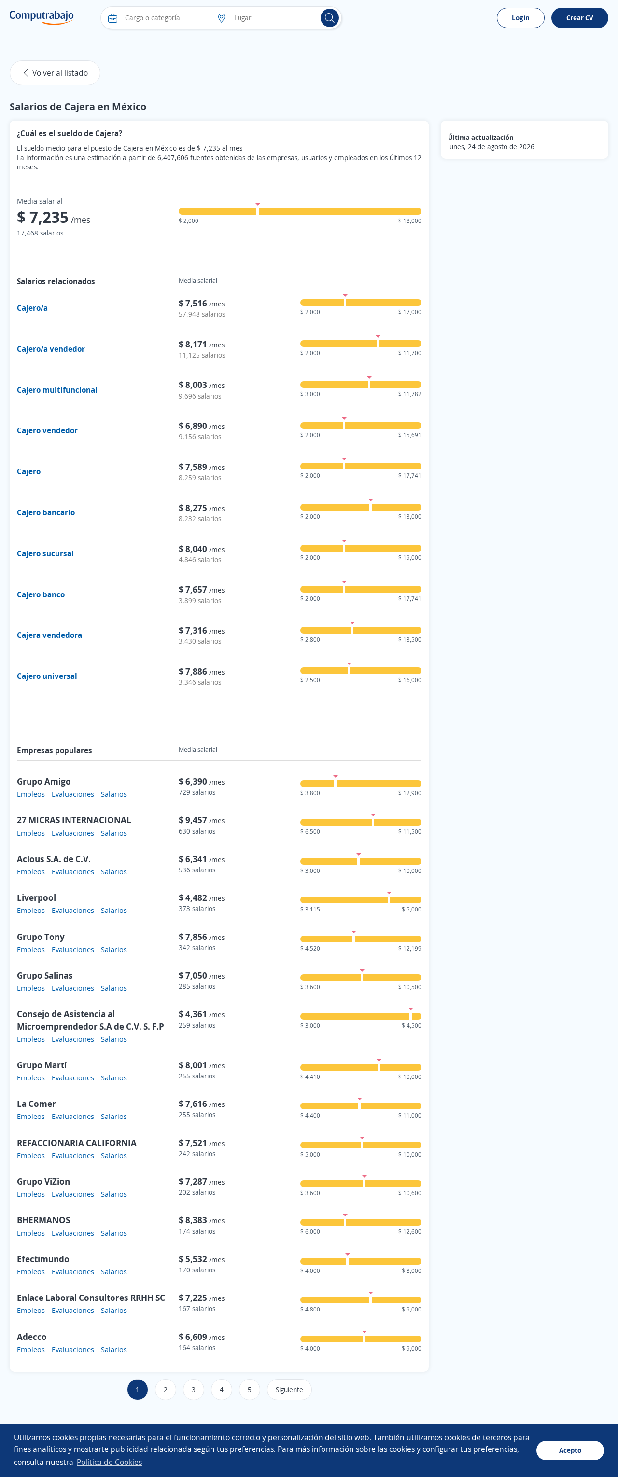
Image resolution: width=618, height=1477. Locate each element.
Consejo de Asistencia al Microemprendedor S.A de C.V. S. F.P (90, 1020)
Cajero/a (32, 308)
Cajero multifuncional (57, 390)
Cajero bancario (46, 512)
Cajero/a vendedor (51, 349)
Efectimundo (43, 1259)
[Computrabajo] (42, 18)
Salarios (114, 794)
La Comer (36, 1103)
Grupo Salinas (45, 975)
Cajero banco (41, 594)
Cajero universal (47, 676)
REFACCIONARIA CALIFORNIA (77, 1142)
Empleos (31, 794)
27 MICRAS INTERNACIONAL (74, 820)
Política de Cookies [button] (109, 1462)
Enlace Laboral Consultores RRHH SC (91, 1297)
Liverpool (36, 897)
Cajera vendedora (49, 635)
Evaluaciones (73, 794)
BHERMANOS (43, 1220)
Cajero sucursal (45, 553)
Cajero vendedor (47, 430)
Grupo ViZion (43, 1181)
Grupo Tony (41, 936)
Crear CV (579, 17)
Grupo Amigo (44, 781)
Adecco (32, 1336)
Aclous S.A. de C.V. (54, 859)
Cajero (29, 471)
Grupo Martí (42, 1065)
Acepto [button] (570, 1450)
